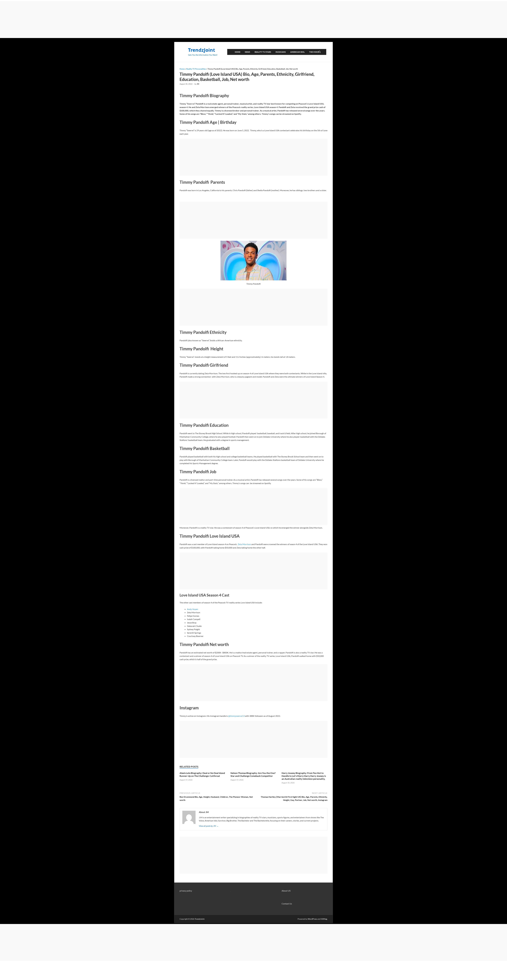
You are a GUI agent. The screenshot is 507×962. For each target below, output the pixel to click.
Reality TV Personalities (196, 69)
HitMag (324, 919)
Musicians (281, 52)
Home (237, 52)
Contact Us (287, 903)
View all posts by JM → (209, 826)
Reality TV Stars (263, 52)
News (247, 52)
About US (286, 890)
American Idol (297, 52)
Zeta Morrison (244, 544)
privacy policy (186, 890)
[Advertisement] (253, 19)
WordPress (312, 919)
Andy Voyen (192, 609)
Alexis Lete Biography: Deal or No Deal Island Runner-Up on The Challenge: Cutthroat (202, 774)
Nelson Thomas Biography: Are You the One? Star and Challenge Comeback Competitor (253, 774)
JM (198, 84)
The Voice (314, 52)
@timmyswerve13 (236, 716)
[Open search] (320, 52)
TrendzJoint (201, 50)
